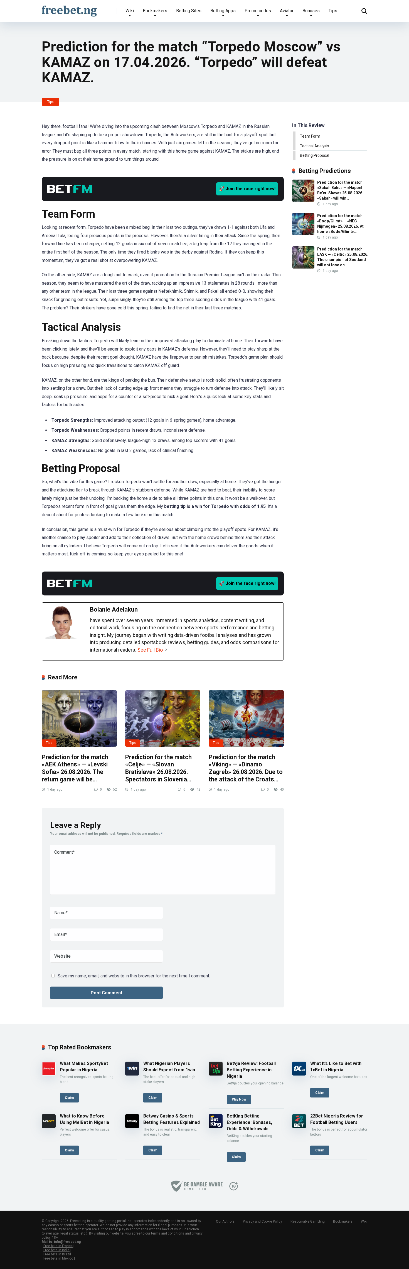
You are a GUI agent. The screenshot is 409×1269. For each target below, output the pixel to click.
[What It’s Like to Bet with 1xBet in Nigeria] (299, 1074)
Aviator (287, 10)
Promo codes (258, 10)
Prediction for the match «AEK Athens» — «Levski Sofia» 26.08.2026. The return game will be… (75, 768)
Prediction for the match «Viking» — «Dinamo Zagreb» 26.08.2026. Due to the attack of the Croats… (246, 768)
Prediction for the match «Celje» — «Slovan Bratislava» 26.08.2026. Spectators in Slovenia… (158, 768)
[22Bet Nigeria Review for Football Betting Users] (299, 1126)
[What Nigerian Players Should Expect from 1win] (132, 1074)
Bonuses (311, 10)
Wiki (129, 10)
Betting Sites (188, 10)
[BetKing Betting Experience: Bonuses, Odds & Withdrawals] (216, 1126)
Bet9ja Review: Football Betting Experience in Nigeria (251, 1070)
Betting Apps (223, 10)
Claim (69, 1098)
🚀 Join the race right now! (247, 188)
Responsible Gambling (307, 1221)
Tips (333, 10)
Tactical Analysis (314, 146)
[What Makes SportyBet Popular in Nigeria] (49, 1074)
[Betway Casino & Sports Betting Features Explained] (132, 1126)
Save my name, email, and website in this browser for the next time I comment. (134, 976)
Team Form (310, 136)
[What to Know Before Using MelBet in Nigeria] (49, 1126)
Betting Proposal (314, 155)
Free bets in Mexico (58, 1258)
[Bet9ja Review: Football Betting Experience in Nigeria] (216, 1074)
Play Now (239, 1099)
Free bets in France (58, 1246)
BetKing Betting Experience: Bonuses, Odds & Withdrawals (249, 1122)
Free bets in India (56, 1250)
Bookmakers (155, 10)
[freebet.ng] (69, 9)
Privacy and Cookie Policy (262, 1221)
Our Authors (225, 1221)
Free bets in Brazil (57, 1254)
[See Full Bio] (166, 650)
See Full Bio (150, 650)
